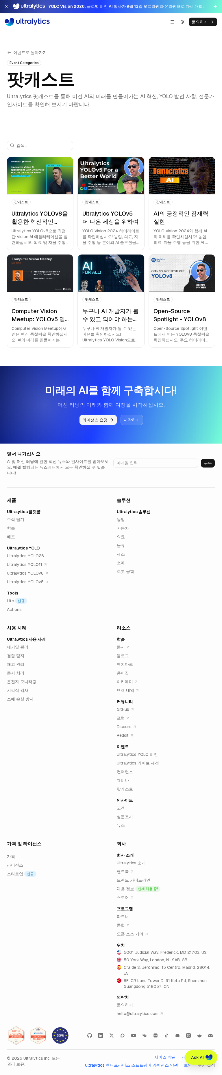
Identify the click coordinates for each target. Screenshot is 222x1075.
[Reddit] (199, 1035)
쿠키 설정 (206, 1065)
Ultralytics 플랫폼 (24, 512)
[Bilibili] (177, 1035)
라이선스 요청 (95, 420)
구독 (208, 463)
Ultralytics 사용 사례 (26, 639)
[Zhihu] (188, 1035)
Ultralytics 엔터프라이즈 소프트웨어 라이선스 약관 (131, 1065)
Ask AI (197, 1057)
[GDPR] (60, 1035)
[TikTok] (166, 1035)
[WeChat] (144, 1035)
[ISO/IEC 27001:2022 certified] (16, 1035)
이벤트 (123, 747)
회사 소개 (125, 855)
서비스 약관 (165, 1057)
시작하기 (132, 420)
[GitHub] (89, 1035)
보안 (188, 1065)
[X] (111, 1035)
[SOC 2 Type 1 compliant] (38, 1035)
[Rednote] (155, 1035)
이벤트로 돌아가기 (30, 52)
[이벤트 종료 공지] (6, 6)
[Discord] (210, 1035)
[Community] (122, 1035)
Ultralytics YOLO (23, 548)
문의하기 (200, 22)
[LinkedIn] (100, 1035)
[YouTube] (133, 1035)
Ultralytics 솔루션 (134, 512)
